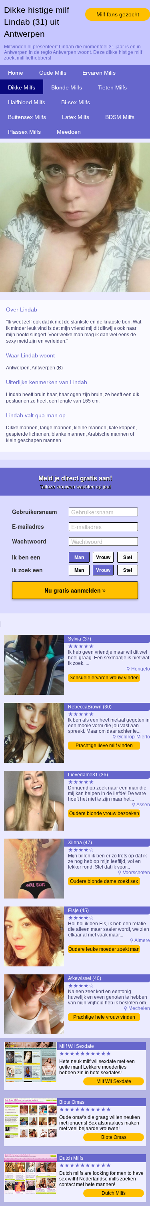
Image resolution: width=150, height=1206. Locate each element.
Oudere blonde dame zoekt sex (104, 881)
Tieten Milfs (112, 87)
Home (15, 72)
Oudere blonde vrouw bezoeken (104, 813)
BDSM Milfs (119, 117)
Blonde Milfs (66, 87)
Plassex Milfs (24, 132)
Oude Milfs (52, 72)
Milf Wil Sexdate (113, 1081)
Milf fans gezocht (117, 14)
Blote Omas (113, 1137)
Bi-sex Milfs (75, 102)
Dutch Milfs (114, 1193)
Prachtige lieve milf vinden (104, 745)
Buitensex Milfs (27, 117)
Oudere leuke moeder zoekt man (104, 949)
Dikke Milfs (21, 87)
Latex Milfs (75, 117)
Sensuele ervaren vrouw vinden (104, 677)
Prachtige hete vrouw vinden (104, 1017)
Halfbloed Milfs (26, 102)
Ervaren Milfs (99, 72)
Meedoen (69, 132)
